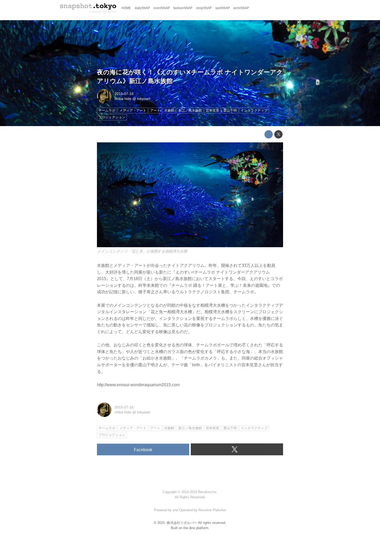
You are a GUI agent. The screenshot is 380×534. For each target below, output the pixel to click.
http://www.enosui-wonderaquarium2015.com (138, 385)
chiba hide (123, 99)
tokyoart (143, 99)
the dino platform (195, 528)
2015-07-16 (124, 94)
